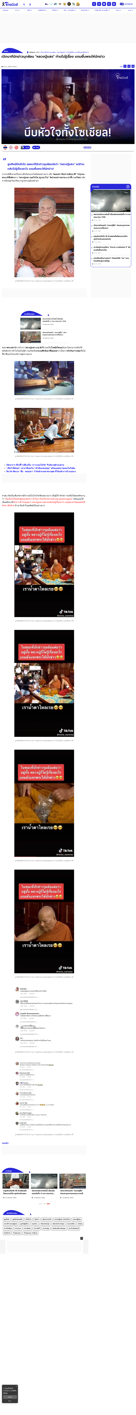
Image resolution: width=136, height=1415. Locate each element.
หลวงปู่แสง (77, 1219)
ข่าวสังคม (27, 1228)
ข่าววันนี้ (37, 1228)
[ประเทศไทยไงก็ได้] (78, 4)
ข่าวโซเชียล (8, 1228)
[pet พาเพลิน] (60, 4)
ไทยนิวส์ (7, 1233)
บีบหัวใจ (28, 1219)
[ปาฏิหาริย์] (69, 4)
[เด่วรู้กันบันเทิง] (56, 4)
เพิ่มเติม (5, 1393)
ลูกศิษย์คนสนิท (17, 1219)
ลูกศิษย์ (6, 1219)
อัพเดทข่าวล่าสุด (58, 1224)
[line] (114, 4)
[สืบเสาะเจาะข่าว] (47, 4)
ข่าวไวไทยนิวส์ (74, 1228)
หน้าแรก (32, 52)
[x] (99, 4)
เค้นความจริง (46, 1219)
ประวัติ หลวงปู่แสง (10, 1224)
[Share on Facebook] (124, 66)
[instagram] (109, 4)
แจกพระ (35, 1224)
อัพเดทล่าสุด (45, 1224)
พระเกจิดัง (71, 1224)
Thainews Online (30, 1233)
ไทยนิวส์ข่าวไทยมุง (59, 1228)
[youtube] (104, 4)
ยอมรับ (10, 1397)
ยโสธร (80, 1224)
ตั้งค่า (10, 1401)
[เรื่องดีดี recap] (51, 4)
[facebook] (94, 4)
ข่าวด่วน (18, 1228)
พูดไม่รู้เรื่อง (24, 1224)
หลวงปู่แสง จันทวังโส (62, 1219)
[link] (44, 323)
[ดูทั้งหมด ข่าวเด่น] (128, 186)
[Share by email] (133, 66)
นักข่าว (37, 1219)
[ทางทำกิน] (65, 4)
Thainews (17, 1233)
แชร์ (121, 67)
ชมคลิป (5, 1143)
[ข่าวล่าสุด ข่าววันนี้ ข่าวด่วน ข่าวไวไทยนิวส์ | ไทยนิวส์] (11, 4)
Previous (82, 1171)
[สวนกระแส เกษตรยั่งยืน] (73, 4)
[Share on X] (129, 66)
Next (86, 1171)
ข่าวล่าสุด (46, 1228)
